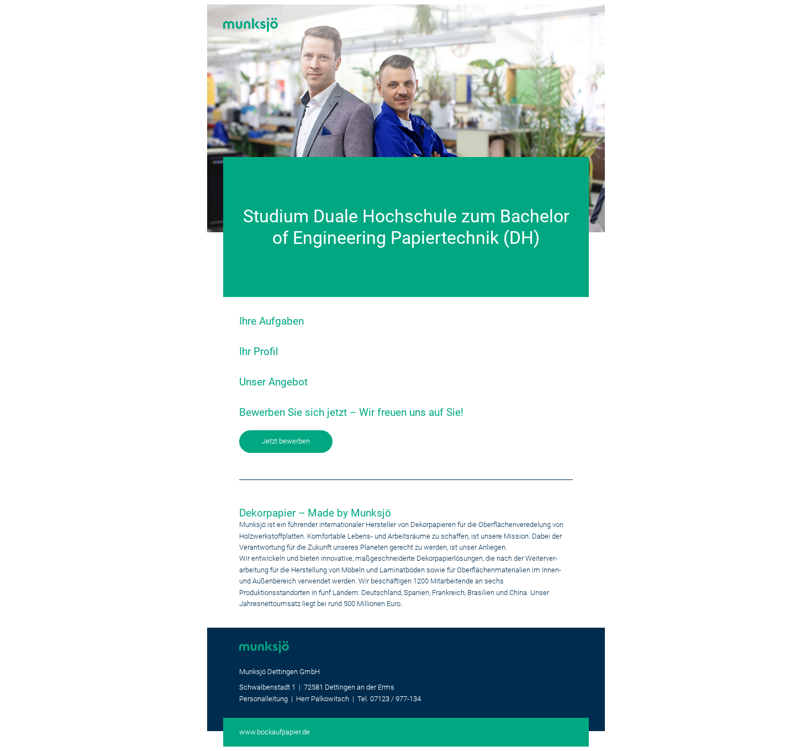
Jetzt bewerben (286, 441)
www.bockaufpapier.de (274, 732)
